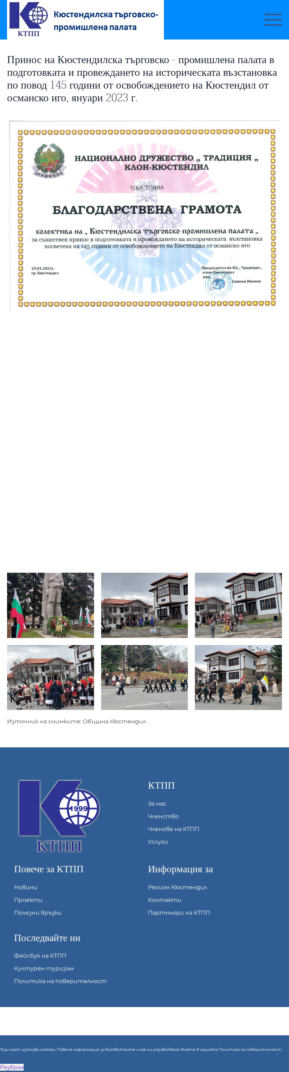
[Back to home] (86, 20)
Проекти (28, 900)
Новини (25, 887)
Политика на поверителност (60, 981)
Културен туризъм (44, 968)
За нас (157, 803)
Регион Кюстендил (177, 887)
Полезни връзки (38, 912)
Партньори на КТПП (179, 912)
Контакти (165, 900)
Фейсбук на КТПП (40, 955)
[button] (273, 20)
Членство (163, 816)
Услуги (158, 841)
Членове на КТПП (173, 829)
